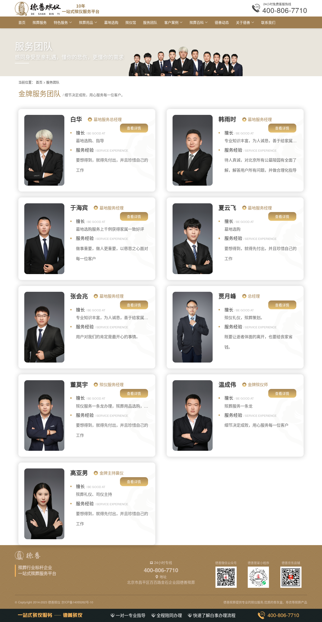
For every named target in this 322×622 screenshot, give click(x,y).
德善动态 (222, 22)
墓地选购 (111, 22)
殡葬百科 (197, 22)
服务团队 (150, 22)
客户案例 (171, 22)
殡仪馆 (130, 22)
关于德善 (243, 22)
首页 (21, 22)
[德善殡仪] (57, 8)
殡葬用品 (86, 22)
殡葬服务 (40, 22)
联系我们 (268, 22)
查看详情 (134, 127)
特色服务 (61, 22)
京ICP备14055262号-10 (77, 602)
